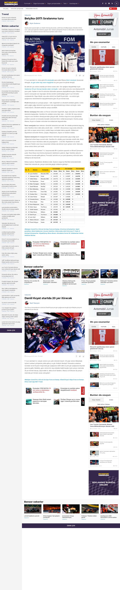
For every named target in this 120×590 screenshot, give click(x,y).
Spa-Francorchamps (77, 379)
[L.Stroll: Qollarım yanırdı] (32, 509)
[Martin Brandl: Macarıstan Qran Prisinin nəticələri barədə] (94, 154)
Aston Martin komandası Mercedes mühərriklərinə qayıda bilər (9, 52)
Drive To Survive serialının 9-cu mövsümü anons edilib (10, 240)
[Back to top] (115, 585)
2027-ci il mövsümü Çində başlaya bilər (9, 141)
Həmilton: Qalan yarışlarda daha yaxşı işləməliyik (11, 109)
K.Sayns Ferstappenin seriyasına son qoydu (106, 181)
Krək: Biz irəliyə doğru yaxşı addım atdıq (9, 254)
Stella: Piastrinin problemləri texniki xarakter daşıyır (10, 148)
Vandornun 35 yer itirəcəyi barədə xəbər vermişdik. (41, 89)
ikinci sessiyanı (71, 80)
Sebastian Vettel (77, 233)
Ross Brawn (52, 233)
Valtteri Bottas (30, 235)
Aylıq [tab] (113, 47)
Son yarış (5, 8)
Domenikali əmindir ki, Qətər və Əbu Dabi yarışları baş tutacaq (11, 201)
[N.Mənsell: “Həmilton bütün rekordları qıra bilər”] (109, 273)
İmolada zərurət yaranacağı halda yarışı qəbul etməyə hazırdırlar (9, 117)
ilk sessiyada (49, 80)
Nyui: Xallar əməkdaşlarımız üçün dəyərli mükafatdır (9, 289)
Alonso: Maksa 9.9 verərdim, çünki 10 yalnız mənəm (10, 162)
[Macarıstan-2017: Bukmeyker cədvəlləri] (52, 273)
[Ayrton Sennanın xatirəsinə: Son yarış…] (94, 173)
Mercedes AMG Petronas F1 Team (67, 231)
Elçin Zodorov (35, 23)
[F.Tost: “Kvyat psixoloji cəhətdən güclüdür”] (90, 273)
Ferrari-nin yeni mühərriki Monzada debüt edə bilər (9, 18)
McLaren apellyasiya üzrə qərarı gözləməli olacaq (11, 76)
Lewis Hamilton (49, 231)
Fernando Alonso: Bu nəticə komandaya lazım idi (10, 275)
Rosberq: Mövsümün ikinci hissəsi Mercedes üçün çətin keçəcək (10, 61)
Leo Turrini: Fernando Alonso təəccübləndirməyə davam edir (11, 268)
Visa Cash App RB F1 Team (34, 382)
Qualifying (43, 233)
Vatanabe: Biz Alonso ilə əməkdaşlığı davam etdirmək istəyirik (10, 225)
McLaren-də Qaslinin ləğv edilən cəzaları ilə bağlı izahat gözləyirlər (11, 216)
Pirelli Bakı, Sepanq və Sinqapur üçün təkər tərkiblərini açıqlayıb (11, 30)
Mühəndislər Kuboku (32, 8)
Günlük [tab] (93, 47)
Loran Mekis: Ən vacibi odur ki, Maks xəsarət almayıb (10, 247)
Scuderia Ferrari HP (64, 233)
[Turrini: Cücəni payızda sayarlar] (94, 164)
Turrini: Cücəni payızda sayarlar (106, 163)
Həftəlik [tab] (103, 47)
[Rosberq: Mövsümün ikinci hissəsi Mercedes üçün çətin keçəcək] (94, 95)
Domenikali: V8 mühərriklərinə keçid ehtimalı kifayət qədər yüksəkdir (10, 92)
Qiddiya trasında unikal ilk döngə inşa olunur (9, 155)
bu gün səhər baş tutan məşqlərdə (42, 82)
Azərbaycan (73, 3)
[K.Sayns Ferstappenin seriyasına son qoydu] (94, 182)
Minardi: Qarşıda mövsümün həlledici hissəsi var (10, 169)
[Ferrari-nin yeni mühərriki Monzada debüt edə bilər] (94, 77)
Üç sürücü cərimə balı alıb (9, 302)
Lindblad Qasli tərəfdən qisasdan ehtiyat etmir (8, 233)
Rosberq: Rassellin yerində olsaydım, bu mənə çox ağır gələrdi (9, 133)
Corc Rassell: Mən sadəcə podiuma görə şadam (9, 308)
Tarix (65, 3)
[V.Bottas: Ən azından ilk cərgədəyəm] (32, 273)
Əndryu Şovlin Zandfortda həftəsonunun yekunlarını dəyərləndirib (9, 193)
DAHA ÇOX (11, 330)
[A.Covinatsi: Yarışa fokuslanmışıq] (71, 509)
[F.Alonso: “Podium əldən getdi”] (90, 509)
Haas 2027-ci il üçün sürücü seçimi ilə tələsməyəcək (9, 37)
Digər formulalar (38, 3)
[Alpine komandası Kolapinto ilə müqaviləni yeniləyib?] (94, 105)
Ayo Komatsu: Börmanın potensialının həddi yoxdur (9, 185)
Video (114, 8)
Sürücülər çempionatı (17, 8)
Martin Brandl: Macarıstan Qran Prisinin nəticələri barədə (107, 154)
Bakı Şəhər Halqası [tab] (104, 124)
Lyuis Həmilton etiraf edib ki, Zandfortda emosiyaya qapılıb (10, 208)
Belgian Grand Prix (32, 229)
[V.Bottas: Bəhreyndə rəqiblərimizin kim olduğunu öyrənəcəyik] (71, 273)
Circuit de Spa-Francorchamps (49, 229)
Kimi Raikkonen (38, 231)
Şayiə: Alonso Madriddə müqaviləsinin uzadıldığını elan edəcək (10, 101)
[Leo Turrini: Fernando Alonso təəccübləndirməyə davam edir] (104, 135)
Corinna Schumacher (68, 229)
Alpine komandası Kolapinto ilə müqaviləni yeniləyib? (10, 44)
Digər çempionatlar (53, 3)
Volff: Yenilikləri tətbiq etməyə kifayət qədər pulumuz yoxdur (10, 261)
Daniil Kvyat (65, 379)
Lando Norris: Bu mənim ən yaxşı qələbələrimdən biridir (11, 322)
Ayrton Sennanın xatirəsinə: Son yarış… (107, 172)
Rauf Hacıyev (35, 303)
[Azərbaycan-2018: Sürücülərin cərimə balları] (109, 509)
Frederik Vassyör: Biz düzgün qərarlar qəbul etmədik (10, 282)
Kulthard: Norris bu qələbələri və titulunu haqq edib (11, 125)
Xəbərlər (28, 15)
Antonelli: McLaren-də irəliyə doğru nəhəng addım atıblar (10, 315)
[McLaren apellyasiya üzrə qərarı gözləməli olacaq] (104, 57)
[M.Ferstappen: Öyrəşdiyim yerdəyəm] (52, 509)
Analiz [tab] (111, 120)
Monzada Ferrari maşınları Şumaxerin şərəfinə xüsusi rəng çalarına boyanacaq (11, 177)
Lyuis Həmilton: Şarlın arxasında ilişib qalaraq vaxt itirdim (10, 296)
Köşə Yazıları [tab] (96, 120)
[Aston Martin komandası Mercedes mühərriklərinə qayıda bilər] (94, 86)
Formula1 (27, 3)
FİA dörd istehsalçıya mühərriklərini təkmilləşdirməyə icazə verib (11, 84)
